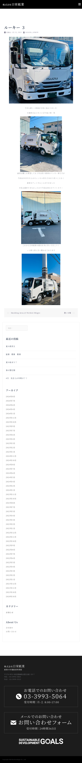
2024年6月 (10, 473)
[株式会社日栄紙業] (13, 4)
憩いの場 (67, 313)
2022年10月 (11, 541)
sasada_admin (31, 32)
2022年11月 (11, 537)
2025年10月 (11, 422)
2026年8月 (10, 396)
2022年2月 (10, 575)
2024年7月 (10, 469)
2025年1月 (10, 452)
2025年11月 (11, 418)
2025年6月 (10, 435)
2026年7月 (10, 401)
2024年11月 (11, 456)
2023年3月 (10, 520)
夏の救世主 (10, 346)
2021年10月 (11, 592)
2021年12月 (11, 583)
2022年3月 (10, 571)
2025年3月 (10, 443)
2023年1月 (10, 528)
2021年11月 (11, 588)
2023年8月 (10, 503)
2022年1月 (10, 579)
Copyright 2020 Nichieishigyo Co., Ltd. (14, 759)
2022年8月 (10, 549)
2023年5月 (10, 511)
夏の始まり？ (11, 362)
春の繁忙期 (10, 370)
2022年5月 (10, 562)
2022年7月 (10, 554)
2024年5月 (10, 477)
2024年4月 (10, 481)
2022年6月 (10, 558)
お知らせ (9, 612)
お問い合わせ (11, 631)
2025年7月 (10, 430)
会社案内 (9, 628)
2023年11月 (11, 494)
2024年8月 (10, 464)
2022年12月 (11, 532)
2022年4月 (10, 566)
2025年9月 (10, 426)
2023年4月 (10, 515)
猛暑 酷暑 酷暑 (13, 354)
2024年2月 (10, 486)
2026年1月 (10, 413)
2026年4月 (10, 409)
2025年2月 (10, 447)
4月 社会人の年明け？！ (17, 378)
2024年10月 (11, 460)
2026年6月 (10, 405)
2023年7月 (10, 507)
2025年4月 (10, 439)
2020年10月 (11, 596)
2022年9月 (10, 545)
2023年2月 (10, 524)
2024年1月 (10, 490)
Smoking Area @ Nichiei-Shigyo (25, 313)
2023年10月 (11, 498)
